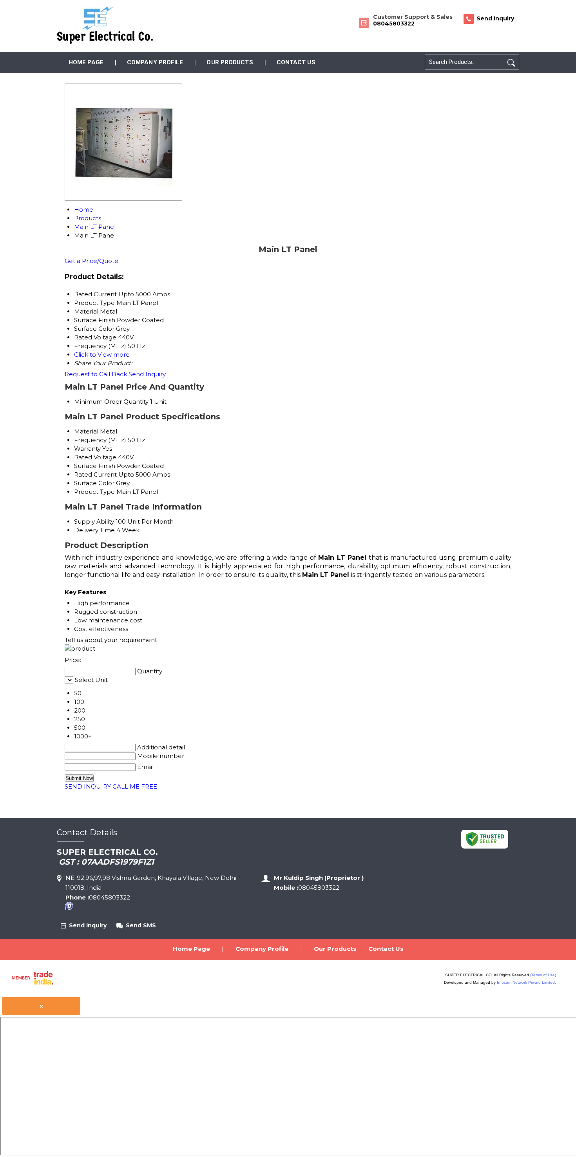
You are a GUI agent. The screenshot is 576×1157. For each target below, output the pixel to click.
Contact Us (296, 62)
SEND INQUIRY (88, 786)
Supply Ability (94, 521)
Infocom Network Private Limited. (526, 982)
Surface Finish (94, 466)
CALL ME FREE (134, 786)
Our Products (229, 62)
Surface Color (94, 483)
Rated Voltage (95, 457)
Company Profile (155, 62)
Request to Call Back (96, 374)
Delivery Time (94, 530)
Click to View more (102, 354)
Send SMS (141, 925)
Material (86, 431)
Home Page (86, 62)
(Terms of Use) (543, 975)
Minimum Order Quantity (111, 401)
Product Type (94, 491)
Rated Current (95, 474)
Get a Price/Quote (91, 261)
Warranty (87, 448)
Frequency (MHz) (100, 440)
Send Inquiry (147, 374)
